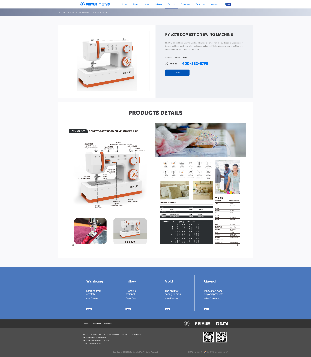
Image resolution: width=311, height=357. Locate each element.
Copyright (86, 323)
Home (124, 4)
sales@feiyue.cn (94, 343)
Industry (158, 4)
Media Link (108, 323)
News (146, 4)
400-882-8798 (195, 63)
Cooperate (185, 4)
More (89, 309)
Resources (200, 4)
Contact (214, 4)
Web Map (97, 323)
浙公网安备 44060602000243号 (217, 352)
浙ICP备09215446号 (195, 352)
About (135, 4)
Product (171, 4)
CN (228, 4)
